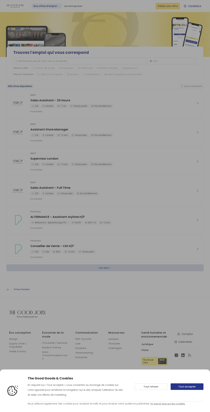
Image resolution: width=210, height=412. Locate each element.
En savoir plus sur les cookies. (168, 403)
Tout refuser (151, 386)
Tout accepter (187, 386)
